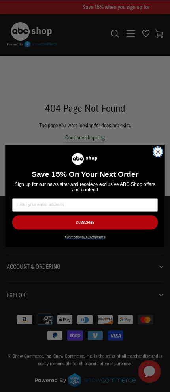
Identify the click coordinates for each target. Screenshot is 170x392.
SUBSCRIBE (85, 222)
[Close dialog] (158, 151)
